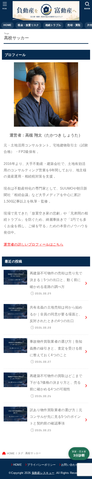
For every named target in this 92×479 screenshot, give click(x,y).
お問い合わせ (69, 464)
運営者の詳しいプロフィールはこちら (33, 244)
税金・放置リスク (28, 25)
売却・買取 (73, 25)
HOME (7, 25)
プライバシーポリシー (41, 464)
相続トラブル (53, 25)
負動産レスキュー (43, 472)
